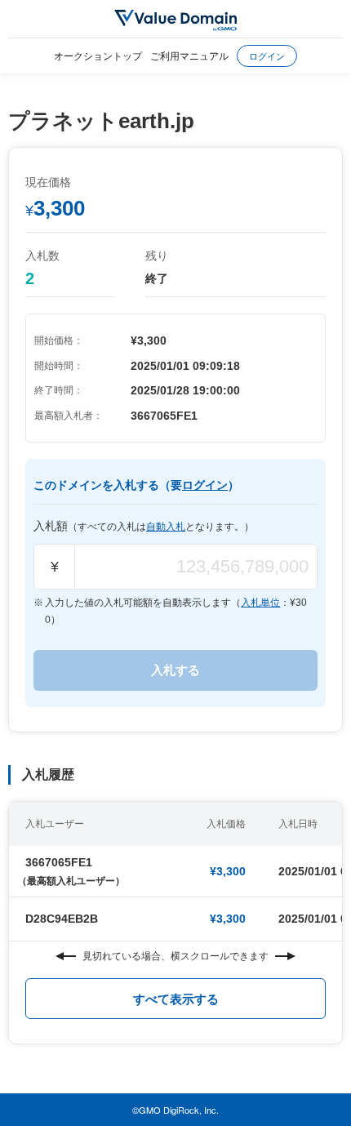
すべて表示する (176, 999)
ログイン (267, 55)
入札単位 (260, 602)
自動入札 (165, 526)
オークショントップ (98, 55)
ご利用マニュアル (189, 55)
